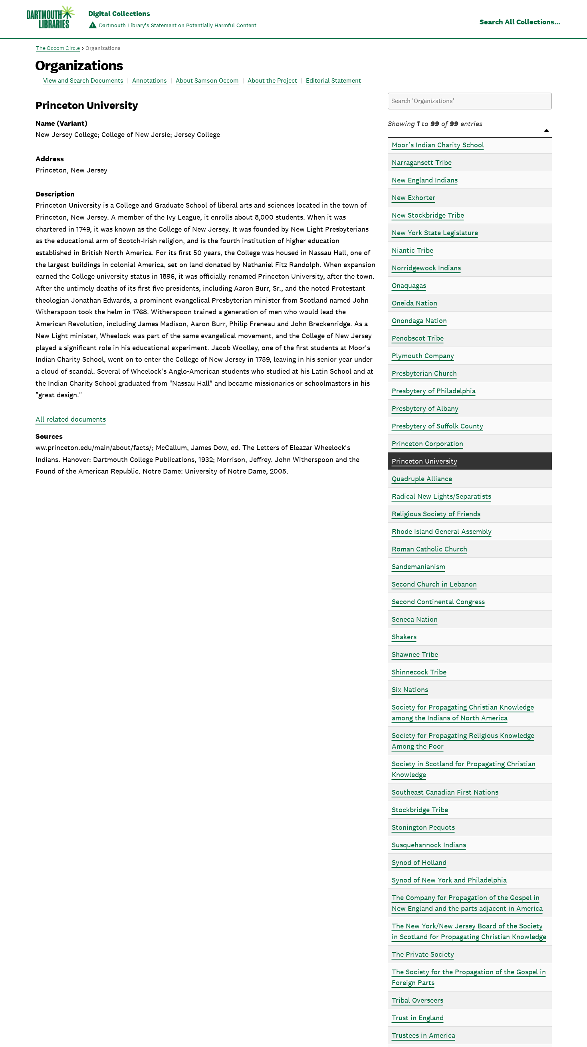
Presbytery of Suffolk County (437, 425)
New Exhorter (413, 197)
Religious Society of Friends (436, 513)
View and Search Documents (83, 80)
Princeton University (424, 461)
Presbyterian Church (424, 373)
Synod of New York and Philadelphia (449, 879)
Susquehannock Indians (429, 844)
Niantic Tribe (412, 250)
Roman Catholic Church (429, 548)
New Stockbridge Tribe (428, 215)
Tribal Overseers (417, 1000)
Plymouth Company (423, 355)
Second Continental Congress (438, 601)
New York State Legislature (435, 232)
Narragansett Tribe (422, 162)
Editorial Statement (333, 80)
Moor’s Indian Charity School (438, 144)
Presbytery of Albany (425, 408)
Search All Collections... (520, 21)
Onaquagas (409, 285)
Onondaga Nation (419, 320)
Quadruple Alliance (422, 478)
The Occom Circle (58, 48)
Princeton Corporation (427, 443)
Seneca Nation (415, 619)
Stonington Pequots (423, 827)
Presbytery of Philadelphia (434, 390)
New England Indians (425, 179)
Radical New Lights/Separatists (441, 496)
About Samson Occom (207, 80)
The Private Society (423, 954)
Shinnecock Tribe (419, 671)
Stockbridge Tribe (420, 809)
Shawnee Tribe (415, 654)
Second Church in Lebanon (434, 584)
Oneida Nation (414, 302)
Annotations (149, 80)
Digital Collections (119, 13)
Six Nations (410, 689)
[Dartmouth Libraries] (51, 20)
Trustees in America (423, 1035)
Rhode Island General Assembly (442, 531)
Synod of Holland (419, 862)
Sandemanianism (418, 566)
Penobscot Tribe (418, 338)
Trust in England (418, 1017)
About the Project (272, 80)
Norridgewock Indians (426, 267)
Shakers (404, 636)
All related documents (71, 419)
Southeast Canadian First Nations (445, 792)
